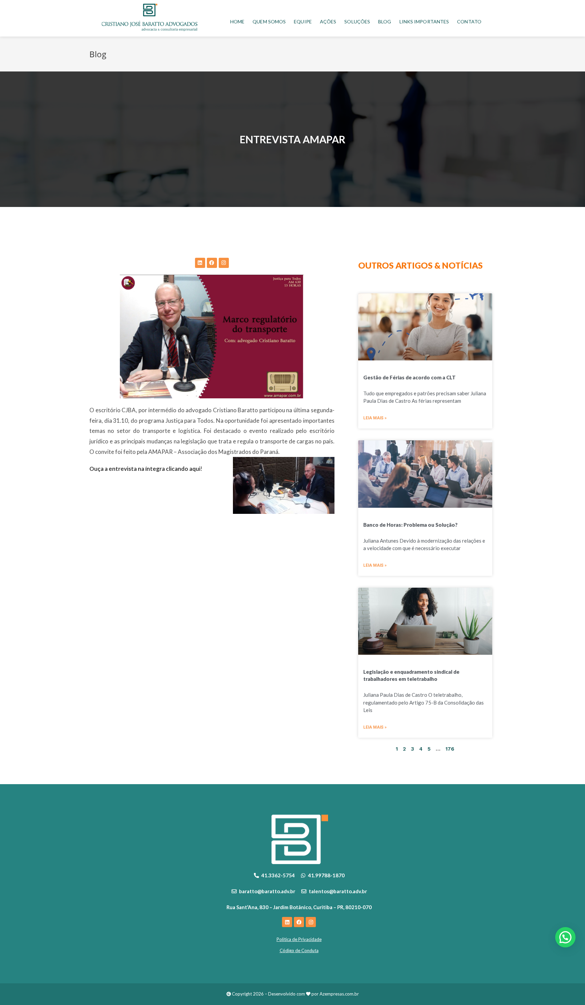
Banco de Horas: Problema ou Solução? (410, 525)
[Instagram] (224, 263)
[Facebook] (212, 263)
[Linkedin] (200, 263)
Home (237, 21)
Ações (328, 21)
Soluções (357, 21)
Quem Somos (269, 21)
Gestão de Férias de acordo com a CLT (409, 377)
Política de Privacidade (299, 939)
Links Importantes (424, 21)
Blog (384, 21)
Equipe (303, 21)
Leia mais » (375, 418)
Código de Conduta (299, 950)
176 (450, 749)
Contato (469, 21)
